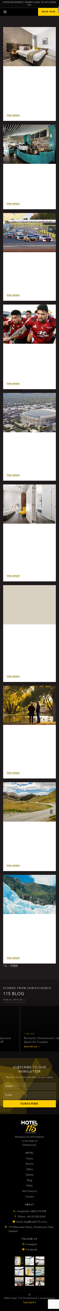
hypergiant (29, 1302)
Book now (48, 12)
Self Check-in (29, 1191)
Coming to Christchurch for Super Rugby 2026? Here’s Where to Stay (29, 353)
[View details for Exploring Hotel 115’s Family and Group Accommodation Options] (29, 504)
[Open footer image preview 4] (19, 1271)
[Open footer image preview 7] (19, 1281)
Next (15, 965)
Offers (29, 1169)
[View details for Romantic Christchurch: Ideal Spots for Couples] (29, 705)
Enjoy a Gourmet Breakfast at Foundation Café (25, 173)
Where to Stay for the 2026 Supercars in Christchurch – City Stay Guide (27, 262)
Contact (29, 1197)
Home (29, 1158)
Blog (29, 1180)
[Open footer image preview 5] (29, 1271)
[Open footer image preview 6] (40, 1271)
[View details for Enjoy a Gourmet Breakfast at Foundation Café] (29, 144)
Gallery (30, 1175)
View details (13, 115)
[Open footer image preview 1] (19, 1260)
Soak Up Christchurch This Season (28, 73)
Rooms (29, 1164)
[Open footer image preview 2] (29, 1260)
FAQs (29, 1186)
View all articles (14, 1000)
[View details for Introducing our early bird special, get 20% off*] (29, 604)
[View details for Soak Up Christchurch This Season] (29, 46)
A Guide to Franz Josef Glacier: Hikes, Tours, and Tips (26, 923)
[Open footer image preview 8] (29, 1281)
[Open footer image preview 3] (40, 1260)
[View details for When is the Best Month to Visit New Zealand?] (29, 801)
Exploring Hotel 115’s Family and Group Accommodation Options (27, 533)
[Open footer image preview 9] (40, 1281)
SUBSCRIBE (29, 1103)
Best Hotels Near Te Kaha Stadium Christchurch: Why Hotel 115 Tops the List (28, 443)
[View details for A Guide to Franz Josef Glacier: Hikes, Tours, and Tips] (29, 894)
